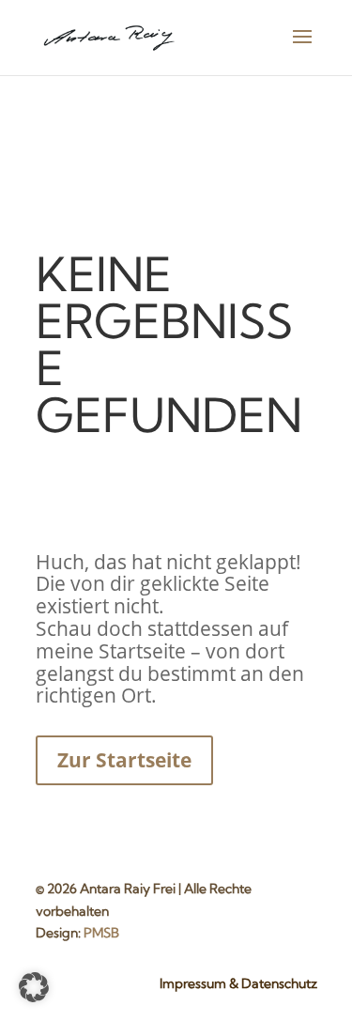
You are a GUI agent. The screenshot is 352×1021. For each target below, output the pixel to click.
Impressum (193, 983)
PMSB (101, 932)
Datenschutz (279, 983)
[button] (34, 987)
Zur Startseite (124, 760)
